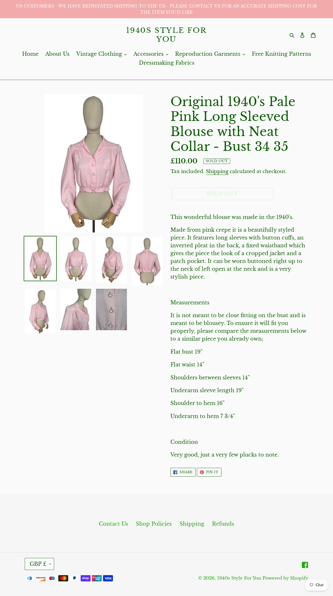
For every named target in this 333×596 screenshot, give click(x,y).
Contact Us (113, 524)
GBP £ (38, 564)
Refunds (223, 524)
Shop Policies (154, 524)
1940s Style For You (166, 35)
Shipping (217, 171)
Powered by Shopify (285, 578)
